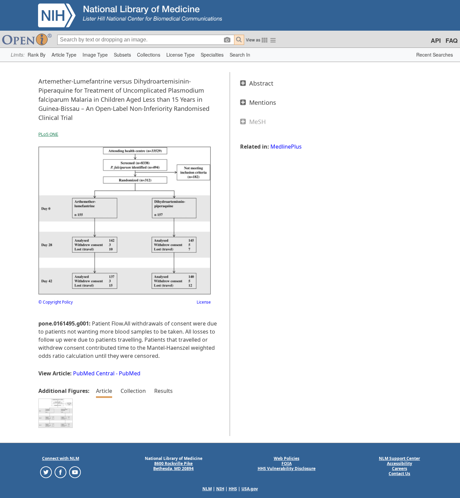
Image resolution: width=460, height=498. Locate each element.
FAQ (452, 40)
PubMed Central (93, 373)
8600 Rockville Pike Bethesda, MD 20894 (173, 466)
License (204, 302)
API (436, 40)
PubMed (129, 373)
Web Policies (286, 458)
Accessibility (399, 463)
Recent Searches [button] (434, 54)
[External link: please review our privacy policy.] (46, 472)
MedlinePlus (286, 146)
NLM (207, 489)
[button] (36, 55)
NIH (220, 489)
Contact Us (399, 473)
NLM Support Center (399, 458)
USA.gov (249, 489)
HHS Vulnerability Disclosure (287, 468)
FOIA (287, 463)
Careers (399, 468)
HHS (233, 489)
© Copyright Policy (55, 302)
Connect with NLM (60, 458)
